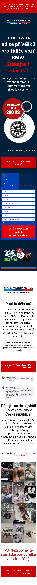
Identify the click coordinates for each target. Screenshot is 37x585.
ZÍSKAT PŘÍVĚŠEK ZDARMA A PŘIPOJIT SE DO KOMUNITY (18, 366)
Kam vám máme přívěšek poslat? (18, 163)
